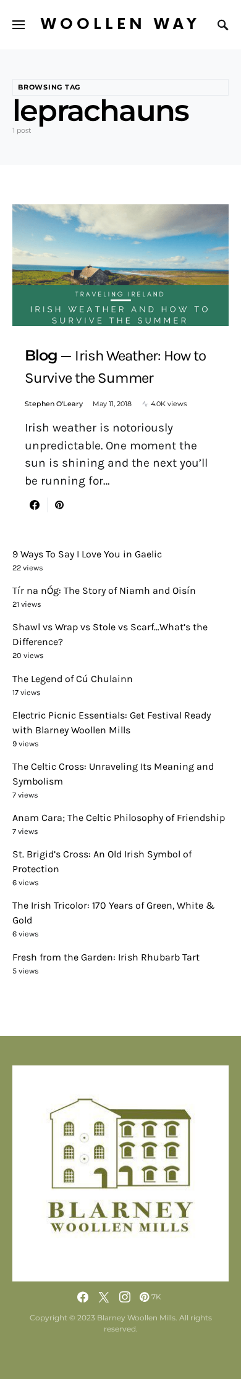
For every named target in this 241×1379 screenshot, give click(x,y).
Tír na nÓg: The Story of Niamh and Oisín (104, 590)
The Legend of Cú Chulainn (72, 679)
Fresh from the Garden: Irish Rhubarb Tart (106, 957)
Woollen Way (120, 24)
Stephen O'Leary (54, 403)
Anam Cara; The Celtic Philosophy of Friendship (118, 817)
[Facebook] (82, 1296)
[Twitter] (103, 1296)
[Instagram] (124, 1296)
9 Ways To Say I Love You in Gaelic (87, 554)
